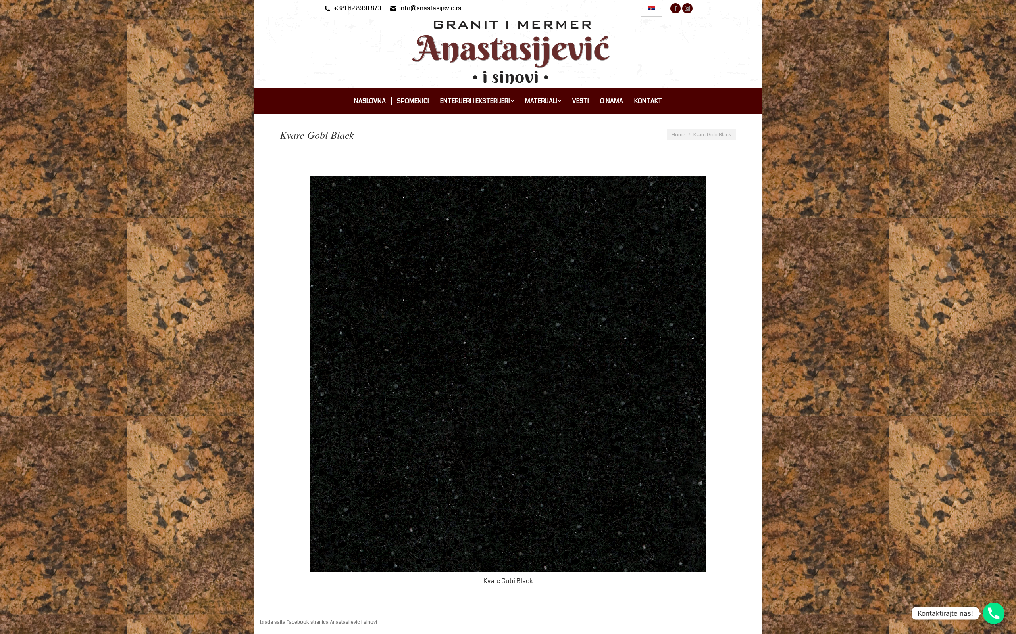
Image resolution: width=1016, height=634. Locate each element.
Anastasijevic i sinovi (353, 622)
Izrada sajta (273, 622)
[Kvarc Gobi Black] (508, 374)
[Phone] (993, 613)
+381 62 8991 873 (357, 8)
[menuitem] (370, 101)
